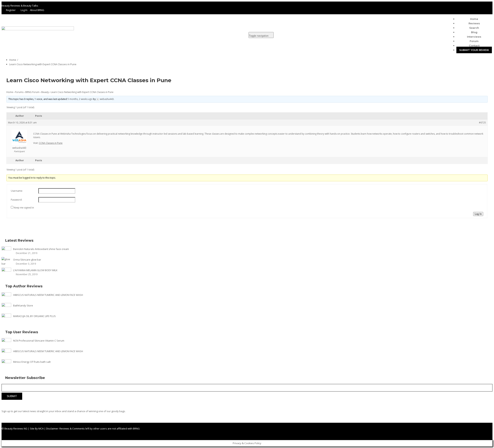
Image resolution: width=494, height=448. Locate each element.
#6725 (482, 122)
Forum (474, 41)
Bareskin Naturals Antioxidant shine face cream (41, 249)
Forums (19, 92)
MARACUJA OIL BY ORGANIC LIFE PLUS (34, 316)
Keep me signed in (24, 207)
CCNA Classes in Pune (51, 143)
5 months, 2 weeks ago (80, 99)
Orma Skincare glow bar (27, 259)
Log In (24, 10)
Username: (17, 190)
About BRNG (37, 10)
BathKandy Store (23, 305)
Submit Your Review (474, 49)
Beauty (45, 92)
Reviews (474, 23)
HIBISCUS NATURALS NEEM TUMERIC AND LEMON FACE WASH (48, 295)
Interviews (474, 36)
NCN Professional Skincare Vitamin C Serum (38, 340)
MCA (41, 428)
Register (10, 10)
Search (474, 27)
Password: (16, 199)
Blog (474, 32)
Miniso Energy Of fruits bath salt (32, 362)
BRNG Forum (32, 92)
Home (474, 18)
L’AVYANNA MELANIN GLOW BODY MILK (35, 270)
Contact (474, 45)
